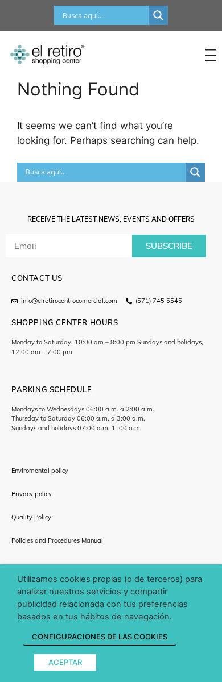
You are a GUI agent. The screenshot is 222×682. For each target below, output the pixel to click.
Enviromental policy (39, 471)
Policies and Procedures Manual (57, 540)
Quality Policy (31, 517)
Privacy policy (31, 494)
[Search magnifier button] (158, 15)
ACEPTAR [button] (65, 662)
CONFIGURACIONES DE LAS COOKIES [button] (99, 636)
